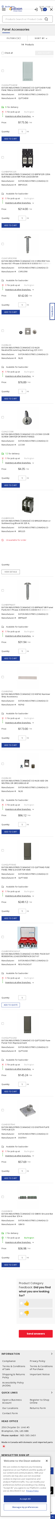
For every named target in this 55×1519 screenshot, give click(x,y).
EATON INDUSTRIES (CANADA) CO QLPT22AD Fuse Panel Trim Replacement (26, 1041)
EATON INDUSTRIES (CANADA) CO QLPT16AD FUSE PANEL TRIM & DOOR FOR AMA (26, 868)
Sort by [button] (40, 38)
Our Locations (10, 1408)
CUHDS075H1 (8, 1124)
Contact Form (10, 1413)
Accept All (25, 1498)
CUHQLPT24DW (9, 85)
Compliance (9, 1361)
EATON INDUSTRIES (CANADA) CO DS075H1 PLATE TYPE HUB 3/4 (25, 1128)
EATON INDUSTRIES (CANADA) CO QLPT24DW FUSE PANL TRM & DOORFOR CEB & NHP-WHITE (26, 88)
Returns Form (38, 1408)
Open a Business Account (12, 1401)
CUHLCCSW (8, 431)
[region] (25, 1486)
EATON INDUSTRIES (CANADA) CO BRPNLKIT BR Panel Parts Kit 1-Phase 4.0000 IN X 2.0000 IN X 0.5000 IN (27, 608)
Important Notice (40, 1374)
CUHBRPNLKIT (8, 605)
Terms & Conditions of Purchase (41, 1368)
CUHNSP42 (7, 691)
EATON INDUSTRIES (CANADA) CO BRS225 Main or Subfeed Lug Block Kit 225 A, (26, 522)
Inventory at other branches (18, 116)
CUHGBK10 (7, 1211)
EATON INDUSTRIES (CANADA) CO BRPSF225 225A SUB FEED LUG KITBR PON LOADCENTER (26, 175)
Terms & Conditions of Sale (13, 1368)
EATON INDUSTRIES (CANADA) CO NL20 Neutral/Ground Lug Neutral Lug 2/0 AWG (22, 348)
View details (10, 572)
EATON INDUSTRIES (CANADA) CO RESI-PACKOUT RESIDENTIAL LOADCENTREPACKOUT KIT (26, 955)
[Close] (46, 1460)
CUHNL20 (6, 345)
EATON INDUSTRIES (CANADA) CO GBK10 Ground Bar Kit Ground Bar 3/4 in (27, 1215)
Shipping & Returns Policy (13, 1376)
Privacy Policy (37, 1361)
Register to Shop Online (39, 1401)
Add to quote (11, 1005)
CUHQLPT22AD (9, 1038)
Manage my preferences (25, 1507)
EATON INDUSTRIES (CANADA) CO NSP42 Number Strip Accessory (26, 695)
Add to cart (10, 138)
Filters (13, 38)
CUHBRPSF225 (9, 171)
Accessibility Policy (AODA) (13, 1384)
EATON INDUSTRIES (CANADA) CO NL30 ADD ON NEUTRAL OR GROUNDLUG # (25, 781)
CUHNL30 (6, 778)
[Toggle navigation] (4, 9)
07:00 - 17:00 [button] (44, 6)
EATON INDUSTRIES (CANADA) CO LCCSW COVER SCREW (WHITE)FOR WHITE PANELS (25, 435)
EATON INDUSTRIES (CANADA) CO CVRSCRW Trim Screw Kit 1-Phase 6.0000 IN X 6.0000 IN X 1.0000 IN (27, 262)
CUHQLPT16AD (9, 864)
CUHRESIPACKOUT (11, 951)
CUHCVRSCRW (9, 258)
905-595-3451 (28, 1435)
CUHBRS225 (8, 518)
